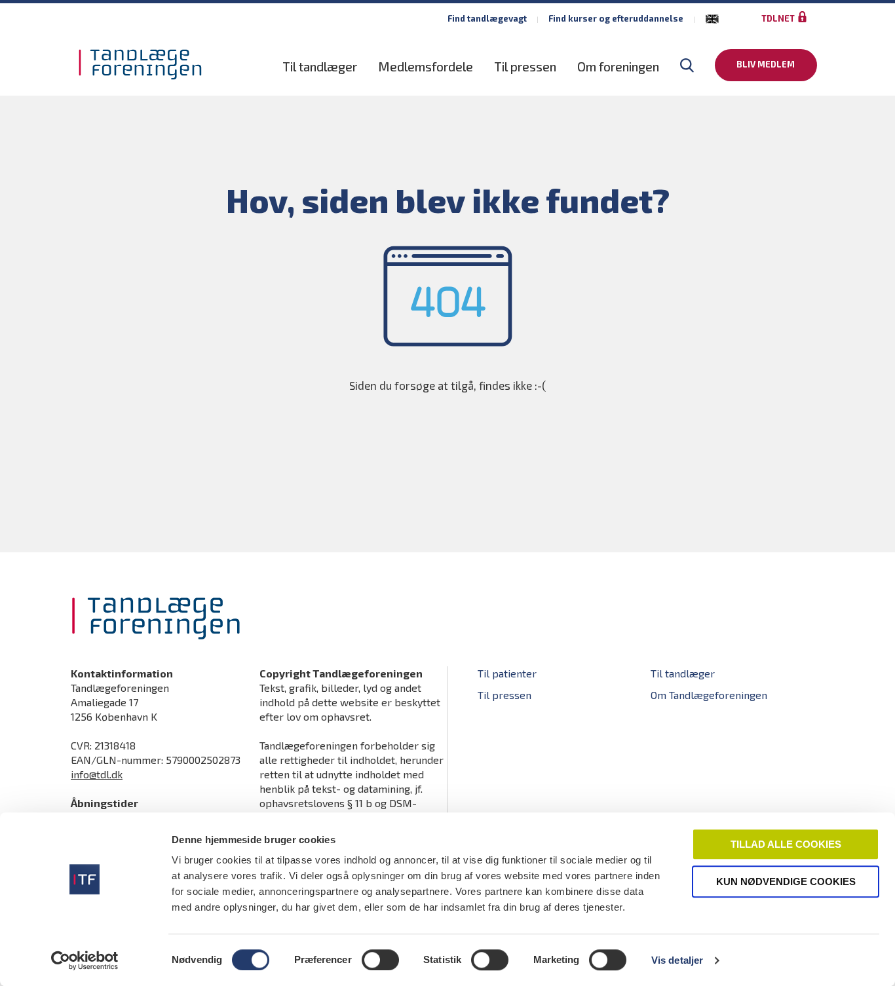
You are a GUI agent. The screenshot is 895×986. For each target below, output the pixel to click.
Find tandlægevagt (487, 18)
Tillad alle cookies (786, 844)
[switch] (380, 959)
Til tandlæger (319, 66)
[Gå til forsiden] (140, 64)
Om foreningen (618, 66)
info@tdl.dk (97, 774)
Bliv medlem (765, 64)
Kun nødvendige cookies (786, 881)
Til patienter (507, 673)
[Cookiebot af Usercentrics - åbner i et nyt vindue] (85, 960)
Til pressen (525, 66)
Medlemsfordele (425, 66)
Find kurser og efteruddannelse (615, 18)
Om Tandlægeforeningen (709, 695)
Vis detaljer (677, 960)
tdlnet (778, 18)
